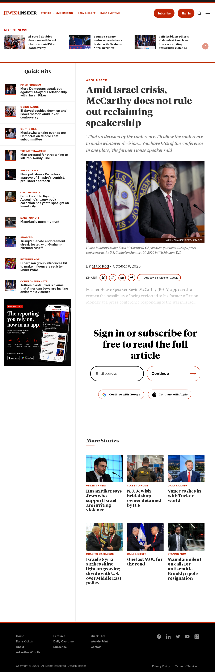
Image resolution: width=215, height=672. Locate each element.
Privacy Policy (161, 666)
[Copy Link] (112, 277)
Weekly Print (99, 641)
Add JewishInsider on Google (161, 278)
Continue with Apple (173, 394)
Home (20, 636)
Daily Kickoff (24, 641)
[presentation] (205, 46)
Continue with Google (124, 394)
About (20, 647)
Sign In (186, 13)
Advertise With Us (28, 652)
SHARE (91, 277)
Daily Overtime (63, 641)
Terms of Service (186, 666)
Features (59, 636)
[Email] (122, 277)
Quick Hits (37, 71)
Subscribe (164, 13)
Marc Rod (100, 266)
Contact (96, 647)
